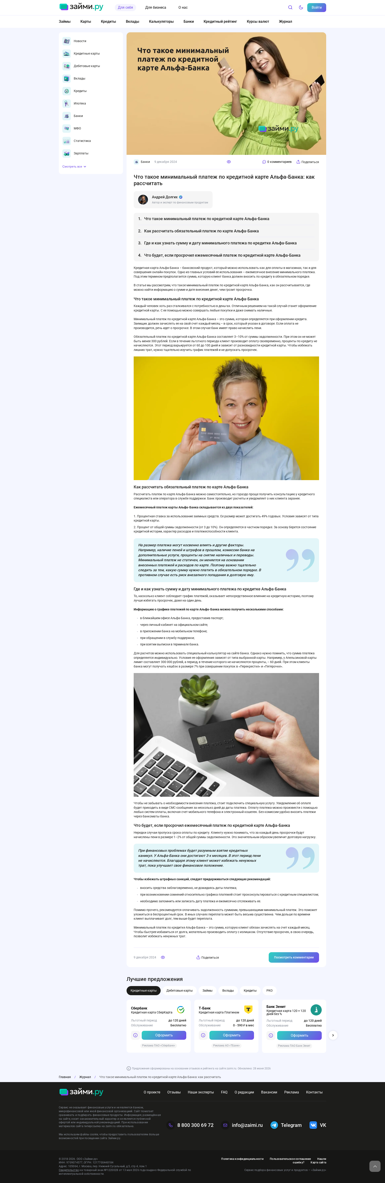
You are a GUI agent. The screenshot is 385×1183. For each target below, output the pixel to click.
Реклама (291, 1092)
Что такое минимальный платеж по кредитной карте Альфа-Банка (206, 218)
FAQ (224, 1092)
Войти (317, 7)
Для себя (125, 7)
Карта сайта (318, 1162)
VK (323, 1125)
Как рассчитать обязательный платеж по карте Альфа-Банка (201, 231)
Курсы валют (258, 21)
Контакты (314, 1092)
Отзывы (174, 1092)
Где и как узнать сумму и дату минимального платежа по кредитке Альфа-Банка (220, 243)
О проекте (152, 1092)
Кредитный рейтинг (220, 21)
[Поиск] (290, 7)
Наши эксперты (201, 1092)
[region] (90, 97)
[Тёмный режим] (301, 7)
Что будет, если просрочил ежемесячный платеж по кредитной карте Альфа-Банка (222, 255)
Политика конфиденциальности (242, 1158)
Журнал (285, 21)
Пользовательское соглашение (290, 1158)
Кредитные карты (144, 990)
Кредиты (108, 21)
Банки (189, 21)
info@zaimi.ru (247, 1125)
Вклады (132, 21)
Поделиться (310, 162)
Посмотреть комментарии (294, 957)
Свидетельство (69, 1170)
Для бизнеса (155, 7)
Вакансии (269, 1092)
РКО (269, 990)
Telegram (291, 1125)
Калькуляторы (161, 21)
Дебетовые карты (179, 990)
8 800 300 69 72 (195, 1125)
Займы (65, 21)
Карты (85, 21)
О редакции (244, 1092)
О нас (183, 7)
